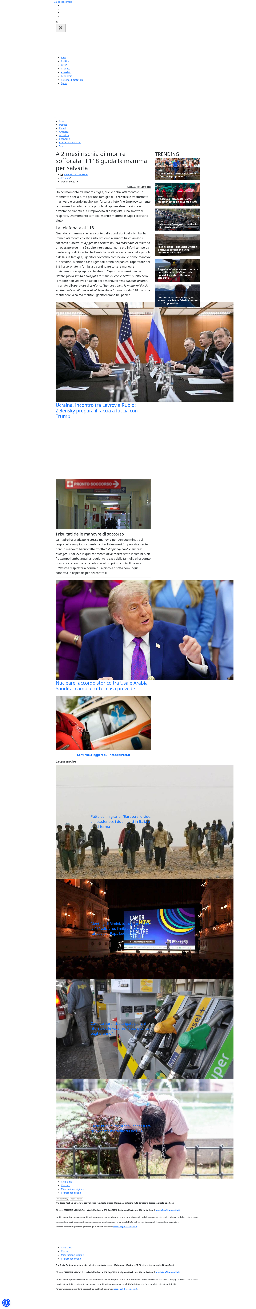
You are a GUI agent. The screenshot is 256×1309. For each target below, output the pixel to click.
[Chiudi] (60, 28)
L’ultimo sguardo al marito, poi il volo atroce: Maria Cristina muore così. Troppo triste (177, 300)
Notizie (160, 171)
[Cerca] (57, 22)
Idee (63, 57)
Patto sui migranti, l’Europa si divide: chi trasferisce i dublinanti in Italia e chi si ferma (121, 821)
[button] (6, 1302)
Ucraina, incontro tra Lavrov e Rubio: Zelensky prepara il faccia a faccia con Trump (97, 411)
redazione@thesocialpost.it (125, 1226)
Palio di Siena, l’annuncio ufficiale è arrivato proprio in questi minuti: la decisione (177, 249)
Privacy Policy (62, 1199)
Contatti (65, 1185)
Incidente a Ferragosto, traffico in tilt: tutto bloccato (177, 226)
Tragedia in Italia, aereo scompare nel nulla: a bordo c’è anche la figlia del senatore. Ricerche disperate (178, 273)
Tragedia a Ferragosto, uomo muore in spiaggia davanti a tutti (177, 200)
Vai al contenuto (63, 1)
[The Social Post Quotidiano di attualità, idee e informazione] (142, 43)
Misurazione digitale (72, 1189)
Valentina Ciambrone (76, 174)
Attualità (66, 72)
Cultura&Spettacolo (72, 79)
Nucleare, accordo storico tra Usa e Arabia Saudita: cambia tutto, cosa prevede (102, 686)
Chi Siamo (66, 1181)
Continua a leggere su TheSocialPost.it (103, 755)
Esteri (64, 64)
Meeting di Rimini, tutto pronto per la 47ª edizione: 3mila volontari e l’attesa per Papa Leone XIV (120, 928)
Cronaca (65, 68)
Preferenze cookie (71, 1192)
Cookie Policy (76, 1199)
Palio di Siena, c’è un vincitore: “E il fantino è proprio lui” (177, 175)
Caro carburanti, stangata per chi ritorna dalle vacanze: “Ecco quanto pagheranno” (120, 1028)
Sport (64, 83)
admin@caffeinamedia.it (168, 1210)
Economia (66, 76)
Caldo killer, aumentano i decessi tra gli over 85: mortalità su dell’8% (121, 1128)
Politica (65, 61)
